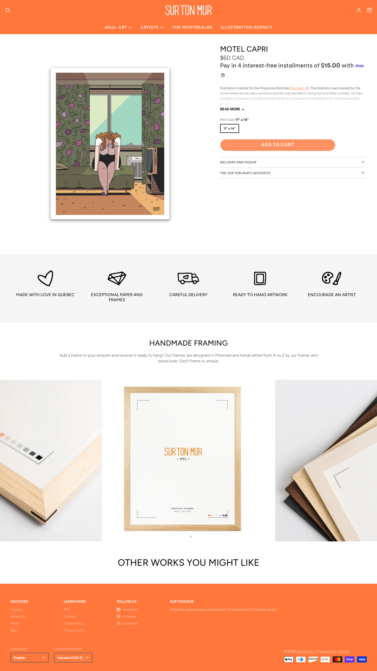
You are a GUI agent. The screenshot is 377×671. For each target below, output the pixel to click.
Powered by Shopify (334, 651)
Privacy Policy (74, 630)
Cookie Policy (74, 623)
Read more (230, 109)
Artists (150, 27)
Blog (14, 630)
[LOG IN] (358, 10)
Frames (16, 609)
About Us (18, 616)
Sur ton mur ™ (308, 651)
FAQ (67, 609)
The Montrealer (192, 27)
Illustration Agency (246, 27)
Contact (70, 616)
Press (14, 623)
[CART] (369, 10)
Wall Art (116, 27)
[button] (186, 537)
